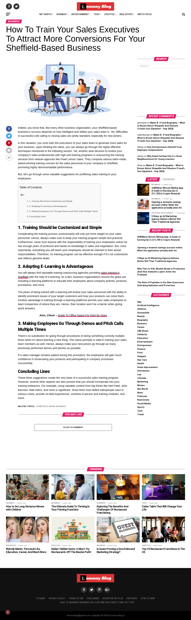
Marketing (142, 381)
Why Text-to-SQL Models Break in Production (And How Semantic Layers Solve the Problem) (161, 272)
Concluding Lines (37, 216)
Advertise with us (113, 598)
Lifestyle (109, 14)
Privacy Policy (57, 598)
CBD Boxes (142, 331)
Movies (141, 385)
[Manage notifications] (7, 612)
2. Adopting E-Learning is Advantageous (48, 206)
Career (140, 327)
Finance (141, 349)
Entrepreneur (144, 345)
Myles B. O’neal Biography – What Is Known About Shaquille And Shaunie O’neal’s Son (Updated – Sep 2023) (161, 126)
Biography (142, 320)
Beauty (140, 316)
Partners (132, 598)
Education (142, 338)
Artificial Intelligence (148, 305)
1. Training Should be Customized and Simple (50, 201)
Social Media (144, 403)
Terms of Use (76, 598)
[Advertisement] (161, 91)
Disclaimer (93, 598)
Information (143, 371)
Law (139, 374)
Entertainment (80, 14)
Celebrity (142, 334)
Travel (140, 414)
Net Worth (45, 14)
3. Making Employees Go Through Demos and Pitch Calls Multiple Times (63, 211)
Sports (140, 407)
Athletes (141, 309)
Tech (96, 14)
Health (140, 363)
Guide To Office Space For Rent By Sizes (82, 315)
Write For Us (145, 14)
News (140, 392)
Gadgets (141, 356)
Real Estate (126, 14)
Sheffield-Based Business (52, 406)
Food (140, 352)
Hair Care (142, 360)
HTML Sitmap (148, 598)
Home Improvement (147, 367)
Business (62, 14)
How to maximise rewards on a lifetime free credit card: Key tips (97, 602)
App (139, 302)
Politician (142, 396)
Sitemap (40, 598)
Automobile (143, 312)
